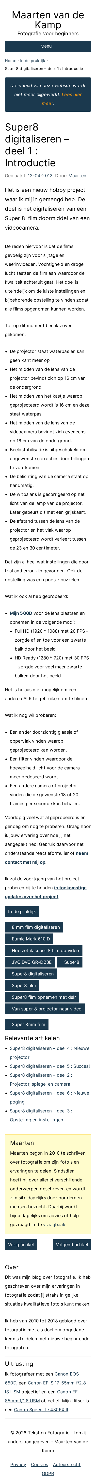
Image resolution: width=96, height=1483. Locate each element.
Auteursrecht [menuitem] (66, 1464)
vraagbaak (54, 1224)
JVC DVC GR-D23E (32, 962)
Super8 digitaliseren (33, 973)
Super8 (71, 962)
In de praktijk (22, 911)
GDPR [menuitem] (48, 1473)
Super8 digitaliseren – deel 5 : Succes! (50, 1066)
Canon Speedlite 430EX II (41, 1409)
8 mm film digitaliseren (36, 927)
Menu (46, 46)
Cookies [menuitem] (39, 1464)
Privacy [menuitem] (18, 1464)
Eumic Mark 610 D (31, 938)
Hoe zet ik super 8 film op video (45, 950)
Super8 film (24, 985)
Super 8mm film (28, 1024)
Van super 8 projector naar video (46, 1008)
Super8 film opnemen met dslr (44, 997)
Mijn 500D (21, 613)
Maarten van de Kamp (48, 20)
